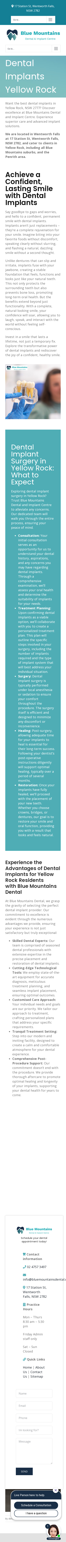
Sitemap (36, 1376)
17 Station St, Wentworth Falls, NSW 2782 (35, 1292)
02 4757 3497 (36, 1267)
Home (27, 1367)
